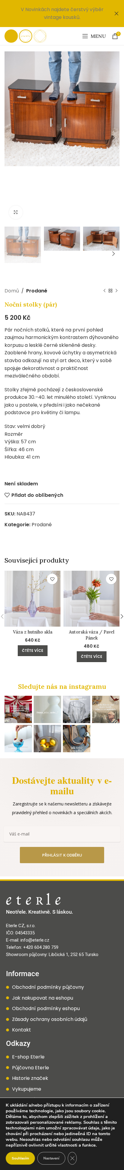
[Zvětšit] (16, 212)
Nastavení (51, 1158)
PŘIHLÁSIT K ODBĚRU (62, 855)
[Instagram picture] (18, 709)
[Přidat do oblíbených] (52, 579)
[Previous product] (104, 291)
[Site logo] (26, 35)
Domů (12, 290)
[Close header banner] (116, 13)
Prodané (36, 290)
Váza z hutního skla (32, 632)
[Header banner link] (53, 13)
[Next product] (116, 291)
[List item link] (62, 987)
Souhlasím (20, 1158)
